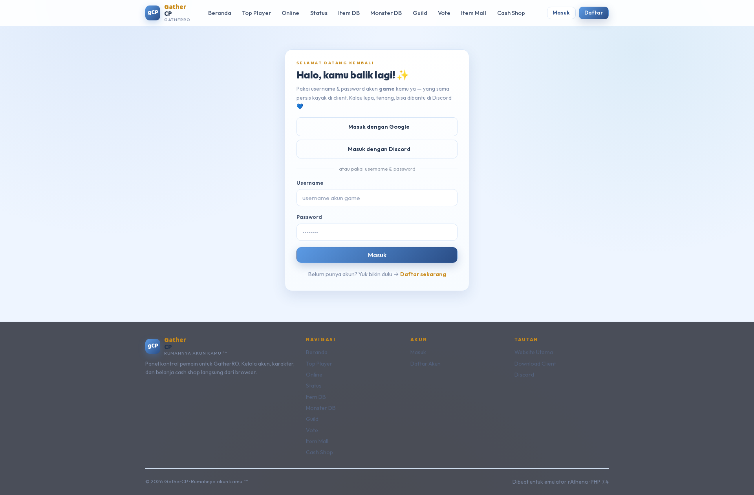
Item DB (349, 12)
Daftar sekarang (423, 274)
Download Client (535, 363)
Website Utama (533, 352)
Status (319, 12)
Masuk (561, 12)
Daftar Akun (425, 363)
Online (290, 12)
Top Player (256, 12)
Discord (524, 374)
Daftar (593, 12)
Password (309, 217)
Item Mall (473, 12)
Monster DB (386, 12)
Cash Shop (511, 12)
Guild (420, 12)
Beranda (219, 12)
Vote (444, 12)
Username (309, 183)
